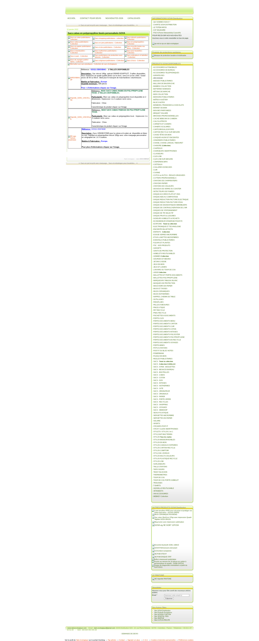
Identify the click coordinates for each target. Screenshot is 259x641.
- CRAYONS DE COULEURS (163, 186)
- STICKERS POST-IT (160, 426)
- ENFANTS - (161, 232)
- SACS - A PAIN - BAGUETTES (163, 367)
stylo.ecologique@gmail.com (104, 628)
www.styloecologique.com (76, 628)
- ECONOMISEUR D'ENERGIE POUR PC (167, 221)
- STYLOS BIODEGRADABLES (163, 440)
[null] (165, 44)
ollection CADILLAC (168, 364)
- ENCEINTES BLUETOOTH (162, 229)
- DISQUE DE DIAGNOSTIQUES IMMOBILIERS (169, 205)
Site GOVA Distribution (162, 611)
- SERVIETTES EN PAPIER (162, 418)
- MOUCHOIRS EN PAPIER (162, 286)
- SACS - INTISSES (159, 383)
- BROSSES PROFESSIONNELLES (165, 116)
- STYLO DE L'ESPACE (160, 453)
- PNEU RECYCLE (159, 313)
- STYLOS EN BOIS (159, 442)
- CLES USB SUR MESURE (162, 159)
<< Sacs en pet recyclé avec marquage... (93, 25)
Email (154, 595)
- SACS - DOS (157, 380)
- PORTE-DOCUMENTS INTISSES (165, 332)
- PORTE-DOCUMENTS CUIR (163, 326)
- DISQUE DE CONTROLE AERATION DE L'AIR (169, 208)
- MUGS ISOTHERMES (160, 294)
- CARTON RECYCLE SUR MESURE (166, 132)
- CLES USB (156, 156)
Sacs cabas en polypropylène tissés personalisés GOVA (96, 33)
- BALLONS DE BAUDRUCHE (163, 83)
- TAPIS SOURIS (158, 469)
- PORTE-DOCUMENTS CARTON (164, 324)
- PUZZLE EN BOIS (159, 356)
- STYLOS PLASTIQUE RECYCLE (164, 459)
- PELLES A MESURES (160, 305)
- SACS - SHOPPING (160, 405)
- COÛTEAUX (157, 164)
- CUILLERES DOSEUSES (162, 167)
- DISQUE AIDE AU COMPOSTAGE (165, 197)
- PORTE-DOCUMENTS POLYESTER (166, 334)
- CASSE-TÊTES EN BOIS (161, 135)
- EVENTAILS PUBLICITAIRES (163, 240)
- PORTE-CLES (158, 318)
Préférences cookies (185, 640)
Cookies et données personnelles (163, 640)
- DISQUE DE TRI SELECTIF (162, 213)
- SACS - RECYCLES (160, 402)
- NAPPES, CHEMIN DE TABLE (163, 297)
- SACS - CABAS (158, 375)
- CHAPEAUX (157, 148)
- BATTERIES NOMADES (161, 89)
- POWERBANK (158, 353)
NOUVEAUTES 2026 (114, 18)
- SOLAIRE (156, 421)
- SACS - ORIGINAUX (160, 394)
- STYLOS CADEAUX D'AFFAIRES (165, 445)
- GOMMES (160, 256)
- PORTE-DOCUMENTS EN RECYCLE (166, 340)
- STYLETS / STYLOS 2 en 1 (162, 432)
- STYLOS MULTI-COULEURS (163, 456)
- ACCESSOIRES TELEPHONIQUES (165, 73)
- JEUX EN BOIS (158, 264)
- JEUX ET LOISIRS (159, 267)
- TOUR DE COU (158, 477)
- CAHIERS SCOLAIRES (161, 127)
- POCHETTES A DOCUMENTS (163, 316)
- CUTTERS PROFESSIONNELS (164, 178)
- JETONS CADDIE (159, 262)
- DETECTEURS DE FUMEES (163, 191)
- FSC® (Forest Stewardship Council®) (166, 33)
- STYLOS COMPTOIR (160, 450)
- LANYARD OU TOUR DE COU (164, 270)
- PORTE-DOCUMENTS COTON (164, 329)
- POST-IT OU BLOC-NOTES (162, 351)
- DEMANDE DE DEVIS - (130, 634)
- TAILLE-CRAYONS (159, 467)
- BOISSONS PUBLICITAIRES (163, 97)
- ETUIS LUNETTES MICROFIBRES (165, 237)
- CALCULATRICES (159, 121)
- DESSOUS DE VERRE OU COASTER (167, 189)
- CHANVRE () (161, 146)
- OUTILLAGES (157, 299)
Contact (122, 640)
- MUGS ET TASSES (159, 289)
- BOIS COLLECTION (160, 94)
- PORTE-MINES (158, 345)
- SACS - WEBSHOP (159, 410)
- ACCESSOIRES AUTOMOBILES (164, 67)
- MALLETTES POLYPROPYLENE (164, 278)
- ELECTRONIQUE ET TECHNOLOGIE (166, 226)
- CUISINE (156, 173)
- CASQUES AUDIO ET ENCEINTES (165, 137)
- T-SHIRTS (156, 486)
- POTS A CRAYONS (159, 348)
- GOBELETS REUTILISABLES (163, 253)
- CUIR (154, 170)
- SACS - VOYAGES (159, 407)
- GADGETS (156, 248)
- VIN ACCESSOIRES (160, 494)
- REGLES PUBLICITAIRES (162, 359)
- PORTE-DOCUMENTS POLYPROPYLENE (168, 337)
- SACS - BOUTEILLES (160, 372)
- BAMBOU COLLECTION (161, 86)
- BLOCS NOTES (158, 102)
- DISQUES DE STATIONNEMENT (164, 210)
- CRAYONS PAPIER (160, 183)
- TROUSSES (157, 483)
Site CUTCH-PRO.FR (162, 620)
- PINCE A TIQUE (158, 307)
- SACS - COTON (158, 378)
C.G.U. (145, 640)
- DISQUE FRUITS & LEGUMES (164, 216)
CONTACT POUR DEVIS (90, 18)
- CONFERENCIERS (160, 162)
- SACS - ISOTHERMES (161, 386)
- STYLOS (162, 437)
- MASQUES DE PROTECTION (163, 283)
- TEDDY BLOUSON (159, 472)
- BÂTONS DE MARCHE (161, 92)
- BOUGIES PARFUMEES (161, 110)
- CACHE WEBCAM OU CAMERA (164, 119)
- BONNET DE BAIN (159, 108)
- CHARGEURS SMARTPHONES (164, 151)
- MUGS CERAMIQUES (161, 291)
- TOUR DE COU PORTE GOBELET (165, 480)
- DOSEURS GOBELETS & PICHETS (165, 218)
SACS (142, 159)
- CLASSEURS (157, 154)
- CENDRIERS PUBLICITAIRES (163, 140)
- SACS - (162, 361)
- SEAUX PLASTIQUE (160, 413)
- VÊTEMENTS (157, 491)
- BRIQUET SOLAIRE (160, 113)
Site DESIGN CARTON (162, 614)
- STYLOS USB (157, 461)
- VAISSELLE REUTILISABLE (163, 488)
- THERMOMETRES (159, 475)
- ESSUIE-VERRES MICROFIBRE (164, 235)
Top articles (112, 640)
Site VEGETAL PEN (161, 616)
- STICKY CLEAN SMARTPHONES (165, 429)
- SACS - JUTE (157, 388)
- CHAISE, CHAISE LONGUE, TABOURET (167, 143)
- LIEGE (159, 272)
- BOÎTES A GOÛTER (160, 100)
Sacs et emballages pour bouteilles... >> (123, 25)
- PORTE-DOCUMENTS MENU (163, 321)
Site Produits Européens (163, 612)
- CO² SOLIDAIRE (158, 30)
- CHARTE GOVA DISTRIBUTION (164, 25)
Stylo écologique (82, 640)
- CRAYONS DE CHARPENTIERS (164, 181)
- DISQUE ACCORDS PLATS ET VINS (166, 194)
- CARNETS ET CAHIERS (161, 124)
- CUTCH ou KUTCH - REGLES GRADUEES (168, 175)
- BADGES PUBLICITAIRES (162, 81)
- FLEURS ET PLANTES (161, 243)
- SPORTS (156, 423)
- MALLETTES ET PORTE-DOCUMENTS (167, 275)
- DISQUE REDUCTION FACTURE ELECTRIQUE (170, 199)
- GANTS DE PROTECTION (162, 251)
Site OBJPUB (159, 618)
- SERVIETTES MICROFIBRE (163, 415)
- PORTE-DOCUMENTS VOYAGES (165, 343)
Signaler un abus (133, 640)
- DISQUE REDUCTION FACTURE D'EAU (167, 202)
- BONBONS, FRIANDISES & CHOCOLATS (168, 105)
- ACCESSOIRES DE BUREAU (163, 70)
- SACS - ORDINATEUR (161, 391)
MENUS (146, 159)
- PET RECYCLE (158, 310)
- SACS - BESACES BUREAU (163, 369)
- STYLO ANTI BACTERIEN (162, 434)
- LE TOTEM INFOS (159, 27)
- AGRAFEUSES (158, 75)
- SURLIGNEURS (158, 464)
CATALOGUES (134, 18)
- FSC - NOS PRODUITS (161, 245)
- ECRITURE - (164, 224)
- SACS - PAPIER (158, 396)
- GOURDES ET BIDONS (161, 259)
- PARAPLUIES (157, 302)
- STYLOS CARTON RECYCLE (163, 448)
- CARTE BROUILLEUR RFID (163, 129)
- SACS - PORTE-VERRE (161, 399)
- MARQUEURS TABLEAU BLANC (165, 280)
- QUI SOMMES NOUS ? (161, 22)
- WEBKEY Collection (160, 496)
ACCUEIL (71, 18)
